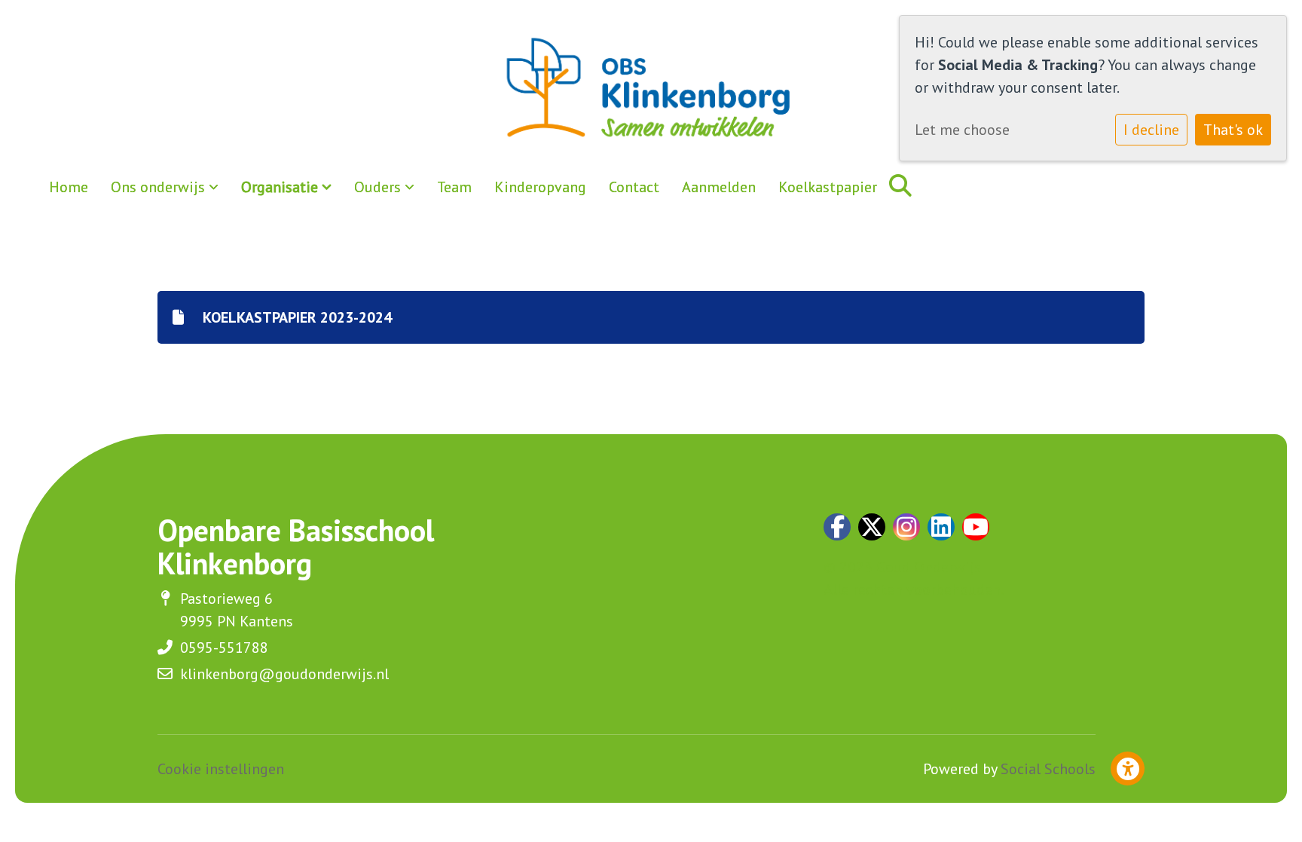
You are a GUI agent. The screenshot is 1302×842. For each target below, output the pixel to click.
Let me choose (962, 129)
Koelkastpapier (827, 187)
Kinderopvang (540, 187)
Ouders (379, 187)
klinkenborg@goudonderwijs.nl (284, 674)
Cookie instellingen (220, 769)
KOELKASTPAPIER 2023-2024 (295, 317)
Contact (634, 187)
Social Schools (1048, 769)
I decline (1151, 129)
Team (454, 187)
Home (68, 187)
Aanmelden (719, 187)
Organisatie (281, 187)
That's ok (1233, 129)
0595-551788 (224, 647)
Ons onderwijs (160, 187)
